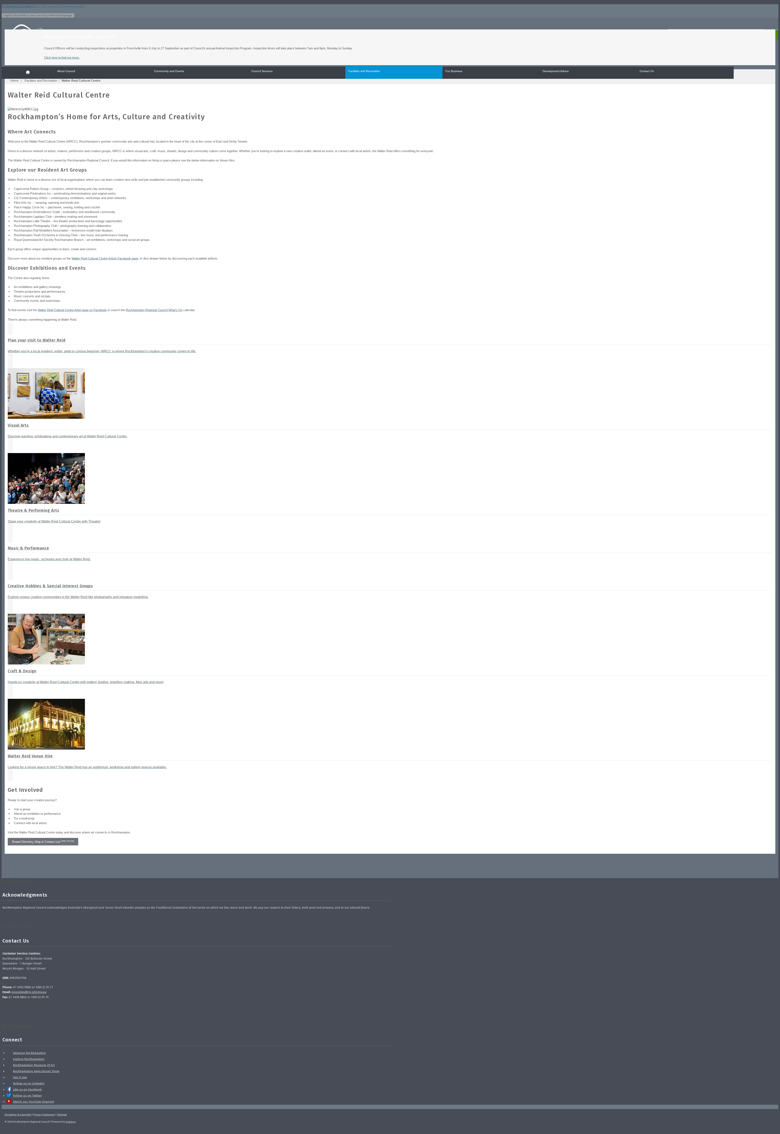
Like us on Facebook (27, 1089)
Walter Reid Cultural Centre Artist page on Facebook (72, 310)
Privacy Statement (44, 1114)
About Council (66, 71)
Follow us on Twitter (27, 1095)
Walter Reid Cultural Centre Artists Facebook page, (105, 258)
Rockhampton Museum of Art (34, 1065)
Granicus (71, 1121)
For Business (453, 71)
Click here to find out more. (62, 57)
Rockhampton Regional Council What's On (154, 310)
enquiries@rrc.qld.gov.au (29, 992)
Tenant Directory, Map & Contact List (43, 842)
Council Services (262, 71)
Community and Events (169, 71)
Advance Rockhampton (29, 1053)
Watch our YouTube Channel (33, 1102)
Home (14, 80)
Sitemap (62, 1114)
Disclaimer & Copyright (18, 1114)
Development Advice (556, 71)
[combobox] (38, 15)
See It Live (20, 1077)
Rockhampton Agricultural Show (36, 1071)
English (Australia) (45, 6)
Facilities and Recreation (364, 71)
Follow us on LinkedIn (28, 1083)
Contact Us (647, 71)
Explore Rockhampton (28, 1059)
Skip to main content (17, 6)
